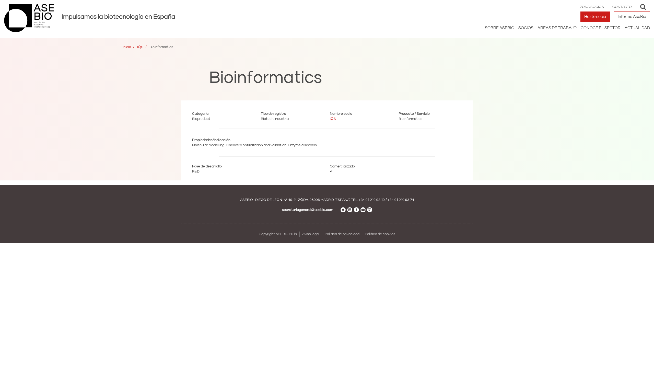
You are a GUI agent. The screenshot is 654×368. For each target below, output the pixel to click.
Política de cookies (380, 234)
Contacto (622, 7)
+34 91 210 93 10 (372, 200)
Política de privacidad (342, 234)
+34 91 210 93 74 (401, 200)
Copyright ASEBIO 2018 (278, 234)
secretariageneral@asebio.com (307, 210)
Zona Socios (592, 7)
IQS (140, 47)
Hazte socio (595, 17)
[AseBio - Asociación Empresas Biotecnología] (29, 18)
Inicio (127, 47)
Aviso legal (310, 234)
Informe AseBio (632, 17)
